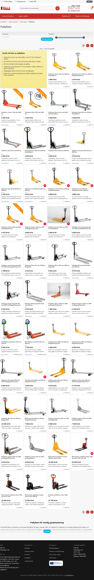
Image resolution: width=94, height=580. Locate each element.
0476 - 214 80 (76, 5)
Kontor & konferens (8, 16)
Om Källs (77, 8)
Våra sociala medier (55, 554)
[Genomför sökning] (57, 8)
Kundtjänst (71, 8)
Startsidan (3, 22)
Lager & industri (23, 16)
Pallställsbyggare (54, 548)
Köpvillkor (27, 548)
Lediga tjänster (29, 561)
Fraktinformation (29, 551)
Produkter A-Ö (66, 16)
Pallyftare (32, 22)
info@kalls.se (70, 575)
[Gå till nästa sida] (92, 45)
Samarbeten (53, 558)
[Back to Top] (83, 576)
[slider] (56, 37)
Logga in (89, 1)
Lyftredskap (23, 22)
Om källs (27, 554)
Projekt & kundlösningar (82, 16)
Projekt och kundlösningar (56, 551)
